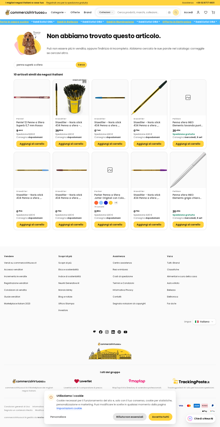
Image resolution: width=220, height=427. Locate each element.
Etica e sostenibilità (68, 269)
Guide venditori (12, 296)
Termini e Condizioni (123, 283)
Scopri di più (65, 262)
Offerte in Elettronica (182, 22)
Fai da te (171, 303)
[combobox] (140, 12)
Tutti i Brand (173, 262)
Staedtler (61, 119)
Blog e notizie (65, 296)
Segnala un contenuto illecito (18, 410)
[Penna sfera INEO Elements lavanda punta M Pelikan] (188, 97)
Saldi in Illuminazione (126, 22)
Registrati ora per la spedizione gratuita (67, 2)
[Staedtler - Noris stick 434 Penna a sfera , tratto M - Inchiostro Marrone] (71, 170)
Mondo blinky (65, 290)
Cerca (81, 64)
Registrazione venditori (16, 283)
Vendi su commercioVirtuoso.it (20, 262)
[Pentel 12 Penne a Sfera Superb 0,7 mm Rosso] (32, 97)
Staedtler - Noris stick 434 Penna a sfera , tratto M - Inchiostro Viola (147, 196)
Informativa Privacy (123, 290)
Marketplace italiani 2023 (17, 303)
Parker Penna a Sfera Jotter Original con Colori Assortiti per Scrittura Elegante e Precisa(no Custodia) (109, 196)
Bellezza (171, 290)
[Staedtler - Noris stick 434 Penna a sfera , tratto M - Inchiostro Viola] (149, 170)
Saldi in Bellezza (73, 22)
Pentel (20, 119)
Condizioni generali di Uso (17, 406)
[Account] (198, 12)
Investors (63, 310)
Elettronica (172, 296)
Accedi (188, 12)
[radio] (96, 203)
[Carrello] (213, 12)
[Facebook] (100, 332)
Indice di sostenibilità (69, 276)
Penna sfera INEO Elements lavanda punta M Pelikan (188, 124)
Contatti (117, 296)
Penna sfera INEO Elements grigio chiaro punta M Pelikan (186, 196)
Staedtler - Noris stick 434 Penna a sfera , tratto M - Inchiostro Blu (109, 124)
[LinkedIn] (113, 332)
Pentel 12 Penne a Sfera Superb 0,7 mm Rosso (30, 124)
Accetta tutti (160, 417)
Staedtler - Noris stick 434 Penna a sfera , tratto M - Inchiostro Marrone (68, 196)
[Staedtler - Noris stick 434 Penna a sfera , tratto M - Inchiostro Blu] (110, 97)
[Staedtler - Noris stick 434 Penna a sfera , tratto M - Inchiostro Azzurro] (32, 170)
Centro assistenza (122, 262)
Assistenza (188, 2)
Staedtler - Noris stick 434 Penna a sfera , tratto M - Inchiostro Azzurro (29, 196)
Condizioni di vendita (15, 290)
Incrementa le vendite (15, 276)
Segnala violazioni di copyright (129, 303)
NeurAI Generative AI (68, 283)
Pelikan (177, 119)
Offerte (75, 12)
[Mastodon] (94, 332)
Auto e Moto (173, 283)
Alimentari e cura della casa (182, 276)
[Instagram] (107, 332)
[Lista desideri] (205, 12)
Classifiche (173, 269)
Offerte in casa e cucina (19, 22)
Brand (87, 12)
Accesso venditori (13, 269)
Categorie (57, 12)
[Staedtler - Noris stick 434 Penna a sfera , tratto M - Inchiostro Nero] (149, 97)
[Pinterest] (119, 332)
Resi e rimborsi (120, 269)
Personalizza (58, 417)
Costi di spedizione (123, 276)
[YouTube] (125, 332)
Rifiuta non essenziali (129, 417)
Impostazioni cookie (69, 408)
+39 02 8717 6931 (205, 2)
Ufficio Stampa (66, 303)
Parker (98, 191)
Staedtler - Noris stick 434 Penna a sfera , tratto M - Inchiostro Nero (147, 124)
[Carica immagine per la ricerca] (169, 12)
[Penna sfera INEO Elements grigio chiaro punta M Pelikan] (188, 170)
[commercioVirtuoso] (26, 12)
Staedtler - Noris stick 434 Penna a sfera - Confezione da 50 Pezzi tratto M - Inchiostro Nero (69, 124)
